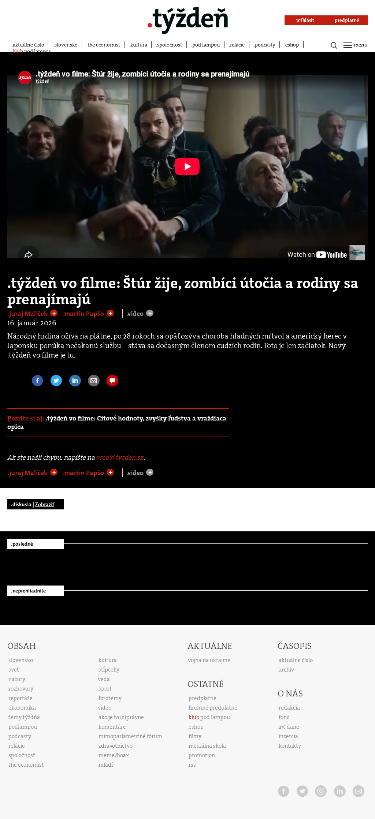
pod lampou (206, 44)
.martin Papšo (83, 313)
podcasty (265, 44)
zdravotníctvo (116, 745)
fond (284, 717)
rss (192, 764)
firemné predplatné (213, 707)
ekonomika (22, 707)
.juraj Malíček (28, 313)
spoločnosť (169, 44)
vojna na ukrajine (209, 660)
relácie (237, 44)
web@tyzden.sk (120, 457)
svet (13, 669)
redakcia (289, 707)
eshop (292, 44)
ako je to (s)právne (121, 717)
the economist (104, 44)
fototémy (110, 698)
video (104, 707)
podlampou (22, 726)
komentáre (112, 726)
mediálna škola (207, 745)
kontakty (290, 745)
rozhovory (20, 688)
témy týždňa (24, 717)
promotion (202, 755)
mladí (106, 764)
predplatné (202, 698)
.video (135, 313)
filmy (195, 736)
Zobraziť (44, 504)
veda (104, 679)
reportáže (20, 698)
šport (105, 688)
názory (16, 679)
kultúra (138, 44)
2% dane (289, 726)
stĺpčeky (109, 669)
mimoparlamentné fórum (130, 736)
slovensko (66, 44)
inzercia (288, 736)
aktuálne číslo (28, 44)
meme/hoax (114, 755)
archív (286, 669)
